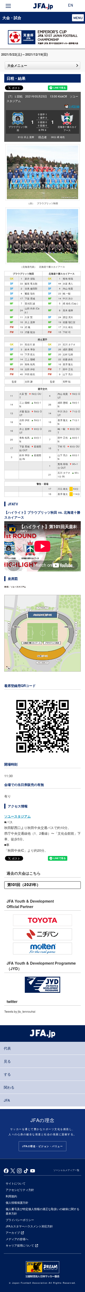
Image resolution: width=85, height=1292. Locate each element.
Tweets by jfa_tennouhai (19, 1011)
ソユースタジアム (17, 816)
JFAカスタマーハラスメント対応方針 (29, 1226)
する (7, 1074)
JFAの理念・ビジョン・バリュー (42, 1146)
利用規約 (11, 1196)
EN (70, 5)
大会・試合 (11, 17)
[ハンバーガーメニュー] (8, 5)
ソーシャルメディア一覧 (66, 1170)
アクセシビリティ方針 (20, 1190)
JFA (7, 1100)
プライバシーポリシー (20, 1220)
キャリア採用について (20, 1245)
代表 (7, 1048)
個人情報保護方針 (17, 1202)
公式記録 (74, 106)
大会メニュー (17, 65)
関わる (9, 1087)
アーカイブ (13, 1232)
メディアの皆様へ (17, 1239)
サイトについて (16, 1183)
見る (7, 1061)
